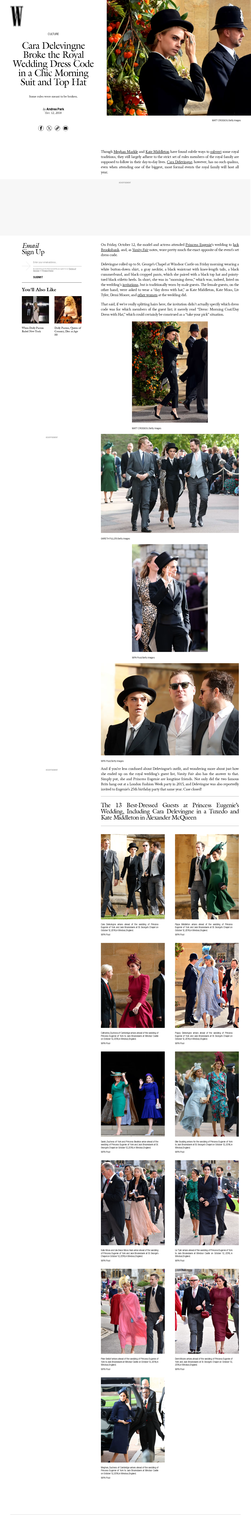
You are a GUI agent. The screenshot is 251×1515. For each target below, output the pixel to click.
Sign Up (33, 248)
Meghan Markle (126, 151)
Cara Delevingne (179, 162)
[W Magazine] (16, 16)
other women (147, 295)
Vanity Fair (140, 250)
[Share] (41, 128)
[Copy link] (57, 128)
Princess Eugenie (198, 244)
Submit (38, 276)
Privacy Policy (47, 270)
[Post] (49, 128)
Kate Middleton (157, 151)
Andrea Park (55, 109)
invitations (130, 284)
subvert (215, 151)
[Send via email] (65, 128)
